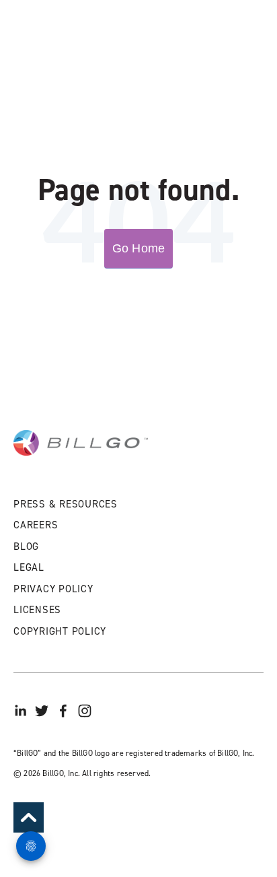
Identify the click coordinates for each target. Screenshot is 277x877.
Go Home (138, 248)
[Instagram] (84, 710)
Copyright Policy (59, 631)
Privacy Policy (53, 589)
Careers (35, 525)
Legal (28, 567)
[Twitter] (41, 710)
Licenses (37, 610)
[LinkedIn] (20, 710)
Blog (26, 546)
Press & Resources (65, 504)
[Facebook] (63, 710)
